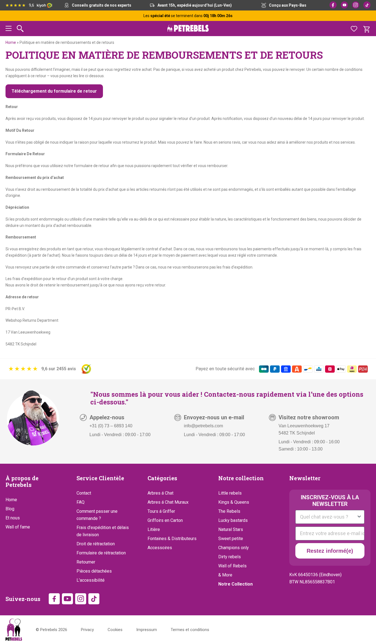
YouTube (344, 5)
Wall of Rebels (232, 565)
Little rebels (230, 493)
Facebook (333, 5)
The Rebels (229, 511)
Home (11, 42)
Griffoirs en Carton (165, 520)
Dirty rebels (229, 556)
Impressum (146, 629)
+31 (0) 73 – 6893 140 (110, 425)
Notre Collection (235, 584)
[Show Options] (359, 517)
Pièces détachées (94, 571)
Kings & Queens (233, 502)
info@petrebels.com (203, 425)
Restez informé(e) (330, 551)
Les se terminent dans (188, 16)
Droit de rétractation (96, 543)
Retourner (86, 562)
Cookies (115, 629)
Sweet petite (230, 538)
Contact (84, 493)
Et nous (13, 517)
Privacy (87, 629)
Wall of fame (18, 527)
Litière (154, 529)
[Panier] (366, 28)
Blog (10, 508)
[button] (9, 29)
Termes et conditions (190, 629)
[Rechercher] (20, 28)
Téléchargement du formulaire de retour (54, 91)
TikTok (366, 5)
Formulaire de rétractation (101, 553)
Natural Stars (230, 529)
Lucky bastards (233, 520)
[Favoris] (354, 28)
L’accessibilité (91, 580)
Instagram (355, 5)
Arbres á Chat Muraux (168, 502)
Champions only (233, 547)
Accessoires (160, 547)
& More (225, 575)
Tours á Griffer (161, 511)
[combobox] (328, 517)
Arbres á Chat (160, 493)
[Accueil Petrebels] (14, 630)
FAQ (81, 502)
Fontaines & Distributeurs (172, 538)
